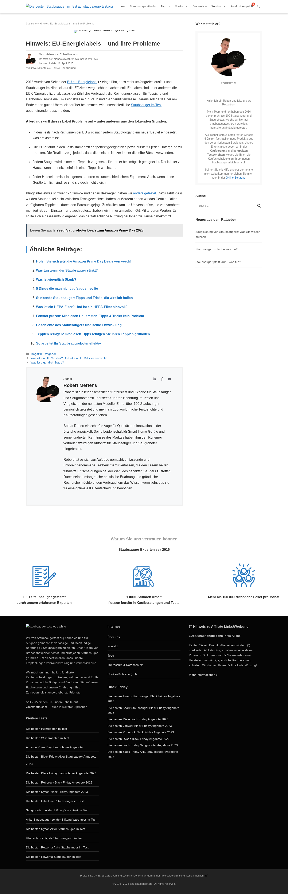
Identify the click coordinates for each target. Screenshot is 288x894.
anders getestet (144, 193)
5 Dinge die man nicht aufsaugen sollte (67, 288)
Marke (179, 6)
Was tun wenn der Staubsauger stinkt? (67, 270)
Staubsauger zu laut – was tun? (216, 249)
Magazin (36, 353)
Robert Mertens (69, 54)
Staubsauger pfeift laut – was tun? (218, 262)
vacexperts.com (36, 706)
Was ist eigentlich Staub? (56, 279)
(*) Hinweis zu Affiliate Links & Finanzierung (51, 68)
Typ (163, 6)
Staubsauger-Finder (143, 6)
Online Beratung (235, 177)
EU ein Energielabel (82, 82)
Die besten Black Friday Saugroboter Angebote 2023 (61, 773)
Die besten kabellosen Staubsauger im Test (55, 801)
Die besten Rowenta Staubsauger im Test (53, 856)
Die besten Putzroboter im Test (46, 728)
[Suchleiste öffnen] (258, 6)
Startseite (31, 23)
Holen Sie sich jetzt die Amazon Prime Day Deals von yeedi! (83, 261)
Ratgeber (50, 353)
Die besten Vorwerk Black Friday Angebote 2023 (140, 725)
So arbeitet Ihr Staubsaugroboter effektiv (68, 343)
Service (216, 6)
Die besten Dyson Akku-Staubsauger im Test (55, 829)
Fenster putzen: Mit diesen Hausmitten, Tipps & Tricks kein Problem (90, 316)
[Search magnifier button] (259, 206)
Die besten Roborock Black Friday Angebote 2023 (59, 782)
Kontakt (113, 646)
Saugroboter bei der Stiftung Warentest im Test (57, 810)
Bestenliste (199, 6)
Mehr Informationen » (203, 674)
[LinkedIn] (224, 91)
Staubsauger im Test (146, 105)
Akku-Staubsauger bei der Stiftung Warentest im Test (61, 819)
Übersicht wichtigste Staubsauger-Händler (54, 838)
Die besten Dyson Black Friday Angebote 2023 (57, 791)
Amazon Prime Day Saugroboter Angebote (54, 747)
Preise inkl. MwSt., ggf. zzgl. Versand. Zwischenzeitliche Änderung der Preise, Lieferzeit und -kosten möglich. (142, 875)
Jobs (111, 655)
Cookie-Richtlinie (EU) (122, 674)
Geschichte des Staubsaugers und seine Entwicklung (79, 325)
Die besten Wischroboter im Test (47, 738)
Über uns (114, 637)
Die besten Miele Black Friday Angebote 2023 (138, 719)
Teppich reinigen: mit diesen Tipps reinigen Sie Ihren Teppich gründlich (93, 334)
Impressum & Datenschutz (125, 664)
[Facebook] (230, 91)
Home (121, 6)
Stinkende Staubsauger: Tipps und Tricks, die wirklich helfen (84, 298)
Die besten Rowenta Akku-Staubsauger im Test (57, 847)
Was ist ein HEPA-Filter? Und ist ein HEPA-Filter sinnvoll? (82, 307)
